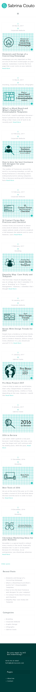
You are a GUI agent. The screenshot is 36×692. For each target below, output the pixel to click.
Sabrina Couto (18, 359)
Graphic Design (11, 624)
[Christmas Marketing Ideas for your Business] (18, 526)
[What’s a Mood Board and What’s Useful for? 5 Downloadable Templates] (18, 96)
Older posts (5, 564)
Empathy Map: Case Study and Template (17, 275)
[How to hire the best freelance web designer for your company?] (18, 150)
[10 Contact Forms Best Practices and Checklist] (18, 208)
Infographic (29, 84)
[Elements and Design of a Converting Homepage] (18, 42)
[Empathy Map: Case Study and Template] (18, 262)
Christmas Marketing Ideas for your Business (17, 539)
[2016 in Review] (18, 423)
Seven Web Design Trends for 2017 (17, 330)
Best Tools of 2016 (11, 488)
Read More (6, 68)
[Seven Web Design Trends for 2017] (18, 317)
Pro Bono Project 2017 (13, 383)
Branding (6, 84)
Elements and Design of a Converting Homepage (15, 55)
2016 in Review (9, 435)
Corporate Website (18, 30)
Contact (10, 681)
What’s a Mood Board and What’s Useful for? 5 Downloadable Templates (15, 110)
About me (10, 678)
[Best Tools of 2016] (18, 476)
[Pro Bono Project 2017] (18, 371)
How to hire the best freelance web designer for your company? (17, 164)
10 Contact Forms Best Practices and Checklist (14, 221)
